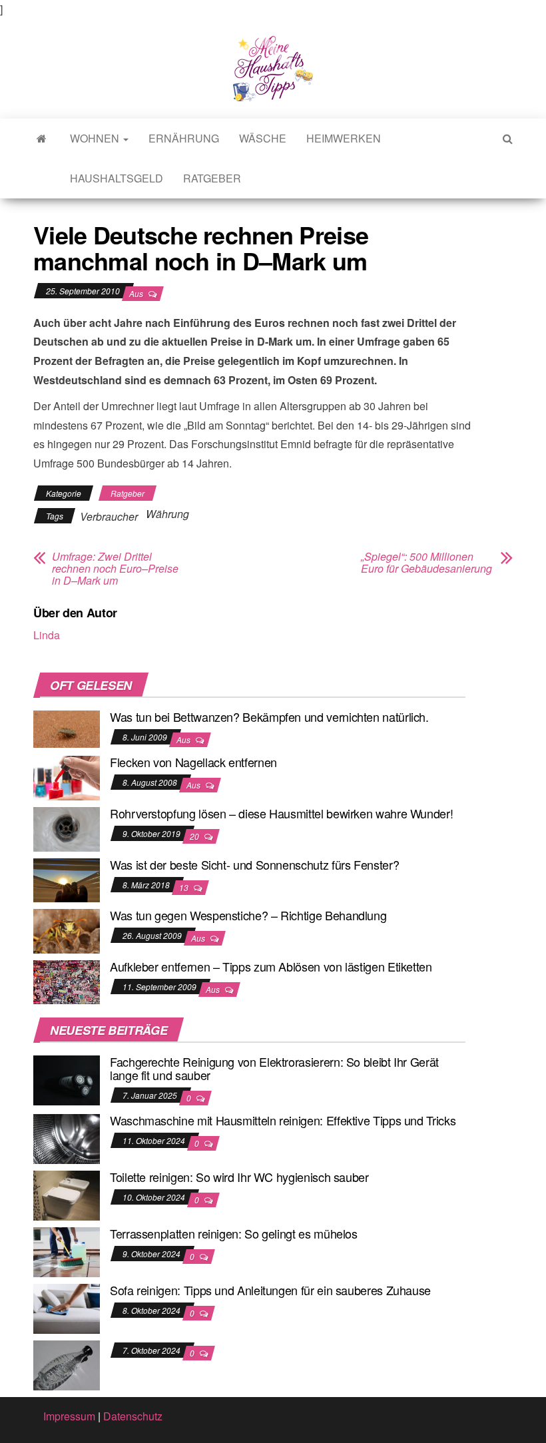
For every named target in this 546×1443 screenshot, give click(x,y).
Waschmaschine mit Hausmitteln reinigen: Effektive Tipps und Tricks (282, 1120)
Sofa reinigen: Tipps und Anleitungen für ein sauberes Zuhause (270, 1290)
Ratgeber (212, 178)
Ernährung (183, 138)
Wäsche (262, 138)
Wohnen (96, 138)
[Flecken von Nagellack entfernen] (66, 776)
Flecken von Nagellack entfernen (193, 761)
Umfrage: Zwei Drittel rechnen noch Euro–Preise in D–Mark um (115, 569)
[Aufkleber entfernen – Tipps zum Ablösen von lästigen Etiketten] (66, 980)
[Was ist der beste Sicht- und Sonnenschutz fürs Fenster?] (66, 878)
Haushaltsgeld (116, 178)
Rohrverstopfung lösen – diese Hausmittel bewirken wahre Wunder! (281, 813)
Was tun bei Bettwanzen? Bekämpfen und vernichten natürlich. (269, 716)
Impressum (69, 1416)
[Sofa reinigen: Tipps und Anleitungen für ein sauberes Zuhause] (66, 1307)
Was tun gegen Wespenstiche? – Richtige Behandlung (248, 915)
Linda (46, 635)
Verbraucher (109, 516)
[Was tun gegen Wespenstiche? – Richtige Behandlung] (66, 930)
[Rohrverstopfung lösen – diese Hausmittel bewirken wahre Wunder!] (66, 828)
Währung (167, 513)
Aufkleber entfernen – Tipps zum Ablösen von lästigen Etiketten (271, 966)
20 (195, 836)
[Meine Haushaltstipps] (41, 138)
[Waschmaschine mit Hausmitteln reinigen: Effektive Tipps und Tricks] (66, 1137)
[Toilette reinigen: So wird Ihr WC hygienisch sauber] (66, 1194)
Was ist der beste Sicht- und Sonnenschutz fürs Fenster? (254, 864)
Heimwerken (343, 138)
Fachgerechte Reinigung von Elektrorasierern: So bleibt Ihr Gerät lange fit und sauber (274, 1068)
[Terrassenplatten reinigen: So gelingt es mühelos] (66, 1251)
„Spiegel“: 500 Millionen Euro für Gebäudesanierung (426, 563)
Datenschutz (132, 1416)
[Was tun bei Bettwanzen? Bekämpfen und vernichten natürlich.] (66, 727)
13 (184, 887)
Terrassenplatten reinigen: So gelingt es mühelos (234, 1233)
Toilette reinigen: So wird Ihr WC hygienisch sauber (239, 1176)
